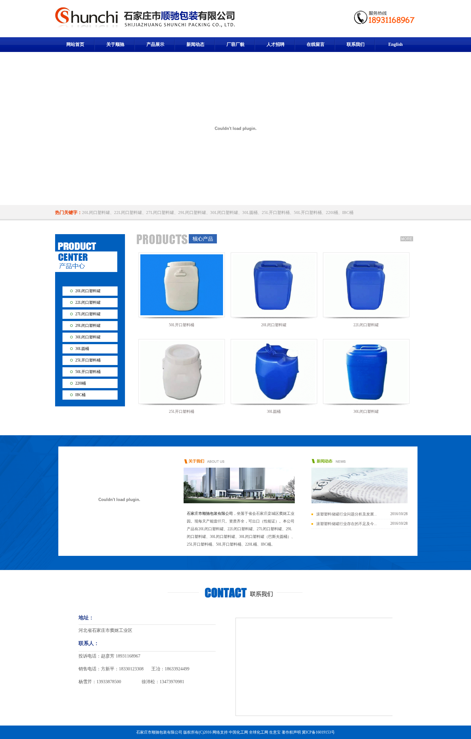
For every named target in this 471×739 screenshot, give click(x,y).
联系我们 (356, 44)
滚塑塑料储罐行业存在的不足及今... (346, 524)
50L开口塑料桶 (88, 372)
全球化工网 (258, 732)
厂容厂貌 (235, 44)
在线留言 (316, 44)
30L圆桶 (82, 348)
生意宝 (275, 732)
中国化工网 (238, 732)
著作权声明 (291, 732)
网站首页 (75, 44)
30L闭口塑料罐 (88, 337)
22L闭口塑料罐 (88, 302)
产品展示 (155, 44)
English (395, 44)
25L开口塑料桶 (88, 360)
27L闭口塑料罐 (88, 314)
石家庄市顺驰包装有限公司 (210, 513)
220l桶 (80, 383)
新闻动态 (195, 44)
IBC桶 (80, 395)
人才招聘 (276, 44)
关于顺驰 (115, 44)
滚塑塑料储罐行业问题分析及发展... (346, 514)
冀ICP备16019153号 (318, 732)
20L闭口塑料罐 (88, 291)
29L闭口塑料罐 (88, 325)
